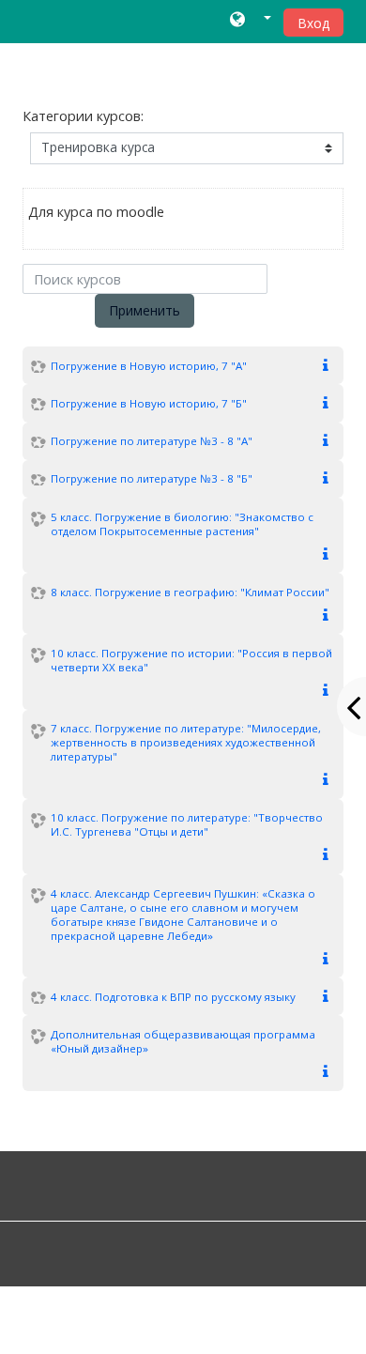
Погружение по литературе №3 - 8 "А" (151, 441)
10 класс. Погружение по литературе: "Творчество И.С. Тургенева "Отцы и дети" (187, 824)
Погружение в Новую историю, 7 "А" (149, 366)
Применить (144, 310)
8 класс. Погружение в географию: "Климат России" (190, 592)
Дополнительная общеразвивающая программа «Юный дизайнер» (183, 1041)
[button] (250, 21)
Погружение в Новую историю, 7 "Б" (149, 403)
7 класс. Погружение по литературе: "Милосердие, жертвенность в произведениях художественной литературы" (186, 742)
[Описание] (329, 366)
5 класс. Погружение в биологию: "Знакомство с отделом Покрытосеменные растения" (182, 524)
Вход (313, 23)
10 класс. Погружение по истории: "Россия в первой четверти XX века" (191, 660)
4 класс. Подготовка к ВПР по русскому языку (173, 997)
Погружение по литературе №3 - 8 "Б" (151, 478)
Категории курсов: (83, 116)
